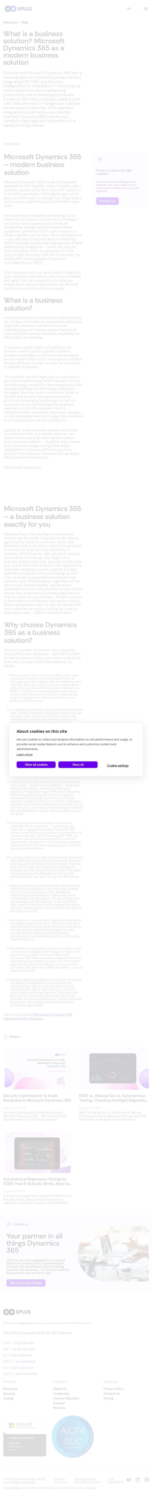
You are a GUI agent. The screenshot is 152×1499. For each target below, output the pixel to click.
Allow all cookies (36, 764)
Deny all (78, 764)
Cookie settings (117, 765)
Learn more (24, 754)
